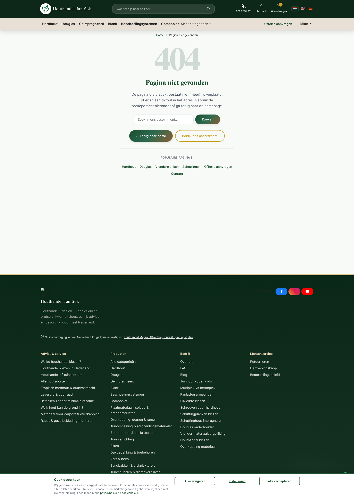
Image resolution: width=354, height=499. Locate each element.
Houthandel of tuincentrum (61, 375)
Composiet (170, 24)
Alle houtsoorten (54, 381)
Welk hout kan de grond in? (62, 407)
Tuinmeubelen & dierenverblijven (135, 472)
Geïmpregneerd (122, 381)
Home (160, 35)
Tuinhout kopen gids (196, 381)
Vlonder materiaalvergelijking (203, 433)
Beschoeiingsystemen (139, 24)
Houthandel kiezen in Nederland (65, 368)
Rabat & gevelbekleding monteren (67, 420)
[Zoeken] (208, 9)
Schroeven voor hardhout (200, 407)
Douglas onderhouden (197, 427)
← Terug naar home (151, 136)
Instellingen (237, 481)
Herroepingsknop (263, 368)
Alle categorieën (123, 362)
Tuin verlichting (122, 439)
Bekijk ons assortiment (200, 136)
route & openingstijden (178, 337)
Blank (112, 24)
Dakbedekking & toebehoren (132, 452)
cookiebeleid (130, 492)
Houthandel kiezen (194, 440)
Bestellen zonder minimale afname (67, 401)
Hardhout (50, 24)
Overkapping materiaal (198, 447)
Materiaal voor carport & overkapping (70, 414)
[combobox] (161, 9)
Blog (183, 375)
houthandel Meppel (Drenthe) (143, 337)
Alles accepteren (279, 481)
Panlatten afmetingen (196, 394)
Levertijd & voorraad (57, 394)
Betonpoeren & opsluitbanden (133, 433)
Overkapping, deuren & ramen (133, 419)
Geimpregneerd (91, 24)
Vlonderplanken (167, 167)
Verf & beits (119, 459)
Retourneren (259, 362)
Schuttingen (191, 167)
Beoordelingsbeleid (265, 375)
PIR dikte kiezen (192, 401)
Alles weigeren (195, 481)
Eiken (114, 446)
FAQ (183, 368)
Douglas (68, 24)
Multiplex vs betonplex (198, 388)
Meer (304, 24)
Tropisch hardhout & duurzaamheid (68, 388)
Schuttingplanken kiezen (199, 414)
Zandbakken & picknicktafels (132, 465)
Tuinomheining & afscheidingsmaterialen (141, 426)
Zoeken (207, 119)
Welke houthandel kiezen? (61, 362)
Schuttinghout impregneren (201, 420)
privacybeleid (108, 492)
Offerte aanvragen (278, 24)
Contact (177, 174)
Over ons (187, 362)
